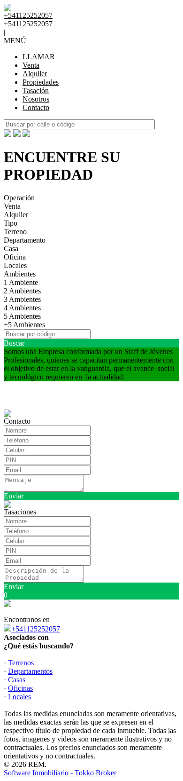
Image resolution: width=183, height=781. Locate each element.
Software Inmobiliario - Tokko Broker (60, 773)
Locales (15, 265)
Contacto (36, 107)
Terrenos (21, 663)
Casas (16, 680)
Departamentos (30, 671)
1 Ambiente (21, 282)
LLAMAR (39, 57)
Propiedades (41, 82)
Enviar (13, 496)
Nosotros (36, 99)
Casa (11, 248)
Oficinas (20, 688)
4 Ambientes (22, 308)
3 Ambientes (22, 299)
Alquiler (35, 74)
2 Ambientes (22, 291)
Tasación (36, 91)
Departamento (25, 240)
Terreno (15, 232)
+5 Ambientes (24, 325)
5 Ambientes (22, 316)
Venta (31, 65)
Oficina (15, 257)
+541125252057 (35, 629)
